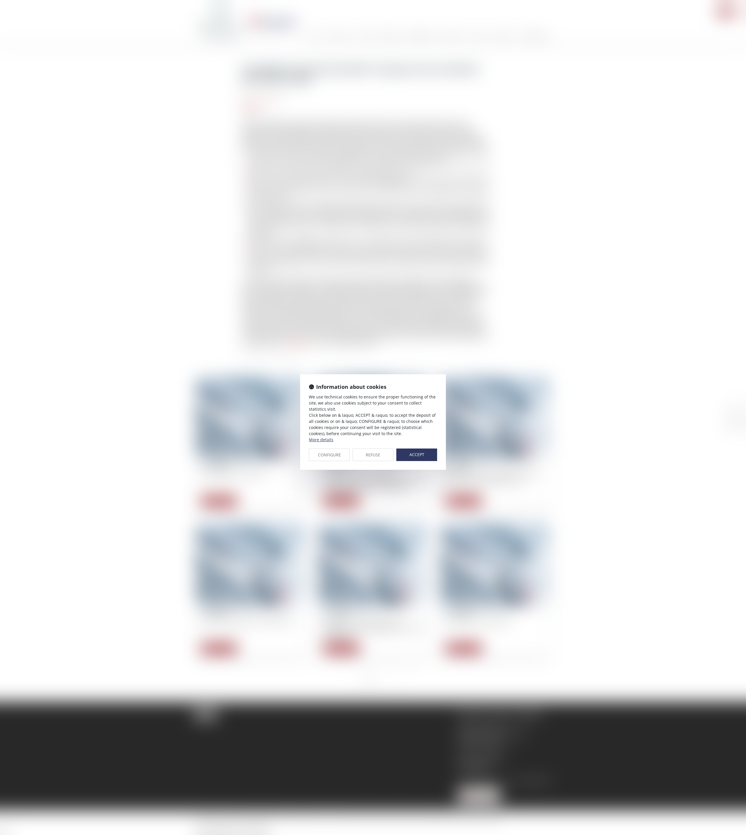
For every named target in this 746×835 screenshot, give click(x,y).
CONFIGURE (329, 455)
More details (321, 439)
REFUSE (373, 455)
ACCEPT (416, 454)
